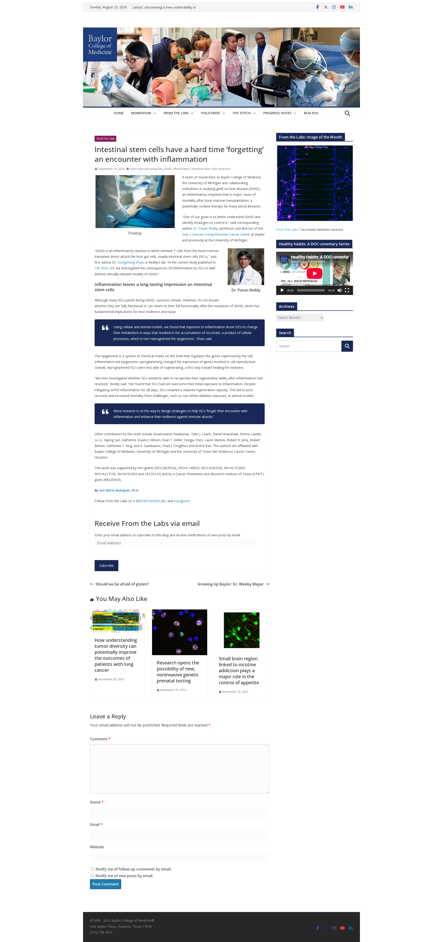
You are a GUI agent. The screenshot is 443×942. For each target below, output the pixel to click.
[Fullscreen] (347, 290)
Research (224, 169)
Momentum (141, 113)
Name (97, 802)
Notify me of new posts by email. (124, 875)
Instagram (181, 501)
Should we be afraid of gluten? (122, 584)
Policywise (210, 113)
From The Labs (176, 113)
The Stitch (242, 113)
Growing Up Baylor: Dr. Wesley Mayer (231, 584)
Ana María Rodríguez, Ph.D (118, 490)
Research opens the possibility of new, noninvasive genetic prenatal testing (178, 672)
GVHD (167, 169)
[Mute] (339, 290)
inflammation (181, 169)
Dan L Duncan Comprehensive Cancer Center (216, 234)
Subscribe (106, 565)
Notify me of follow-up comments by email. (133, 869)
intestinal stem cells (204, 169)
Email (96, 824)
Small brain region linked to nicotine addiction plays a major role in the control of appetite (239, 670)
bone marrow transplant (146, 169)
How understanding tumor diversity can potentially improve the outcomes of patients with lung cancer (116, 655)
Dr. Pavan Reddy (205, 228)
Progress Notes (277, 113)
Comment (100, 738)
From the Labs (287, 229)
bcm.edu (311, 113)
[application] (314, 273)
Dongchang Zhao (130, 262)
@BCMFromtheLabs (151, 501)
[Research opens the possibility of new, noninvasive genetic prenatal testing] (179, 612)
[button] (153, 113)
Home (119, 113)
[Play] (282, 290)
